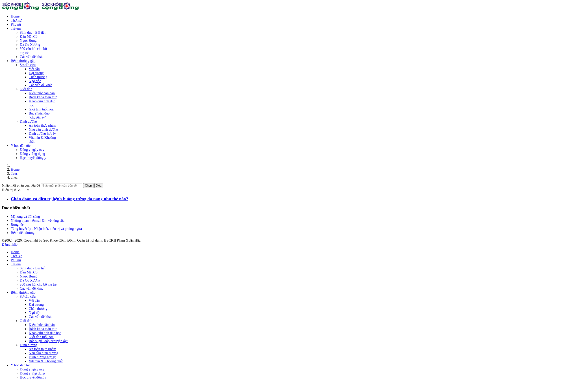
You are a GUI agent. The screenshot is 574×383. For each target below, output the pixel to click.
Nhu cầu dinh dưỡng (43, 129)
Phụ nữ (16, 24)
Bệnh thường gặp (23, 61)
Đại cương (36, 73)
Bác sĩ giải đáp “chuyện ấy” (39, 115)
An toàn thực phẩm (42, 125)
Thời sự (16, 20)
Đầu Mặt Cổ (28, 36)
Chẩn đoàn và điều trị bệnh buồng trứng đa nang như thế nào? (69, 198)
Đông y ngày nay (32, 150)
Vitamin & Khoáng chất (46, 361)
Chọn (88, 185)
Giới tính (26, 89)
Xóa (98, 185)
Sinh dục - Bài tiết (32, 32)
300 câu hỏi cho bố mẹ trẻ (38, 284)
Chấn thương (38, 77)
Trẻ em (16, 28)
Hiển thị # (9, 190)
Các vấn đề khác (31, 57)
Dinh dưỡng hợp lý (42, 133)
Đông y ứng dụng (32, 154)
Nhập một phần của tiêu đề (21, 185)
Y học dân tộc (20, 145)
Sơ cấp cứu (28, 65)
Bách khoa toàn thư (43, 97)
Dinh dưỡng (28, 121)
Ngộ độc (35, 81)
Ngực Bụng (28, 40)
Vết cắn (34, 69)
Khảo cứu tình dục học (45, 333)
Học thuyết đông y (33, 158)
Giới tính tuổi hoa (41, 109)
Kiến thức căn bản (42, 93)
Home (15, 16)
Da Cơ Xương (30, 44)
